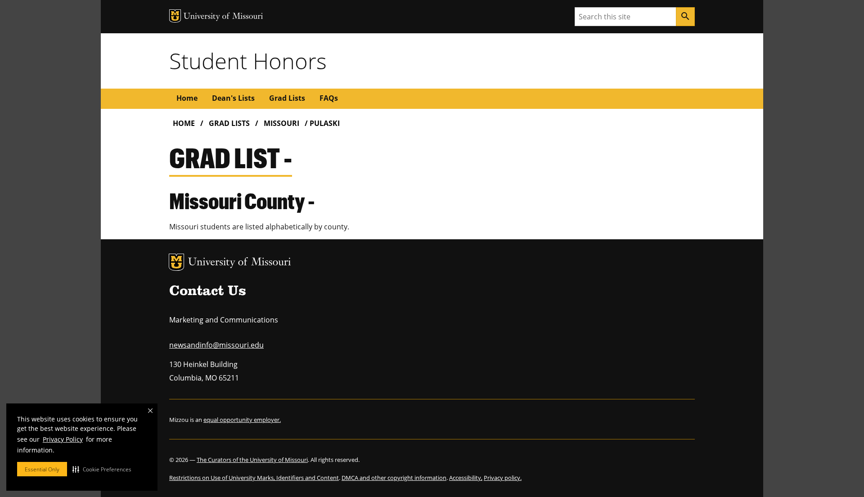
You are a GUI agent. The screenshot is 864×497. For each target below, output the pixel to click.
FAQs (329, 98)
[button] (102, 469)
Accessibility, (465, 478)
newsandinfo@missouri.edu (216, 345)
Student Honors (248, 61)
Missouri (281, 123)
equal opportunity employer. (242, 420)
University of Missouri (239, 263)
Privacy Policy (63, 439)
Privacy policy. (503, 478)
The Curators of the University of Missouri (252, 460)
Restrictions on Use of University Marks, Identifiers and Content (254, 478)
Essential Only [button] (42, 469)
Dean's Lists (233, 98)
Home (187, 98)
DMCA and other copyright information (394, 478)
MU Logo (176, 262)
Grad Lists (287, 98)
